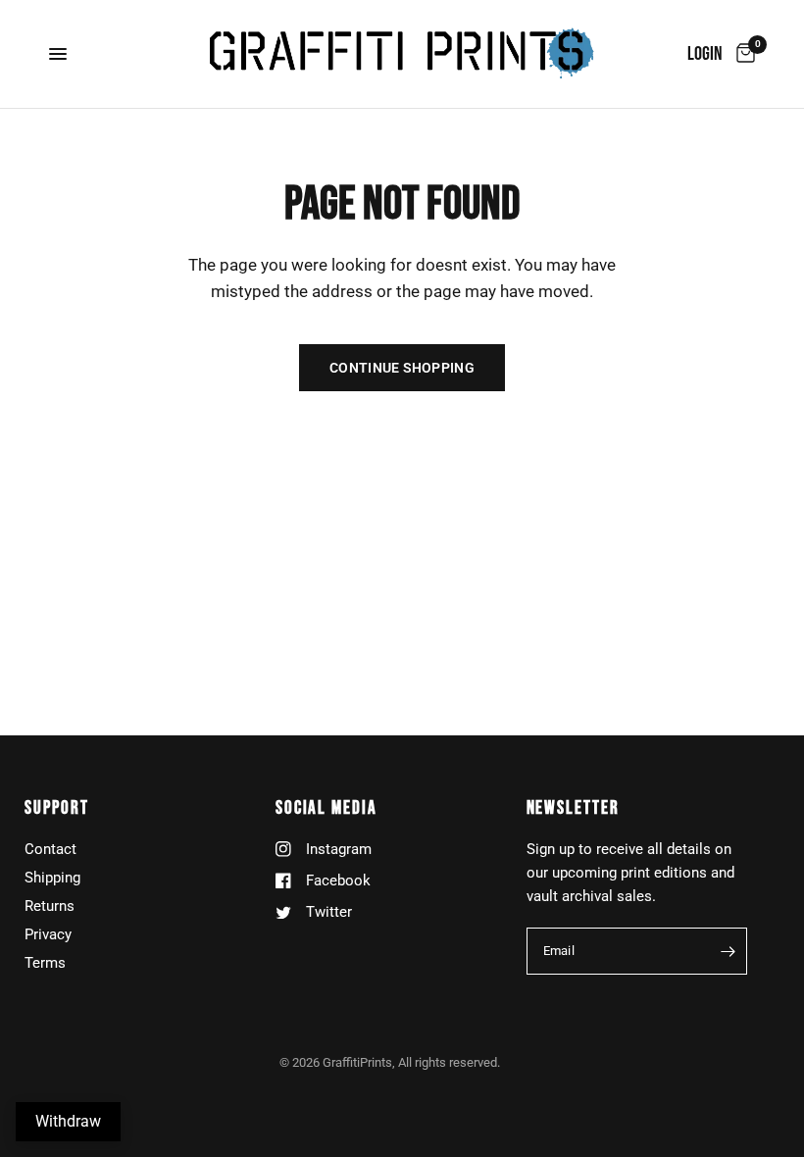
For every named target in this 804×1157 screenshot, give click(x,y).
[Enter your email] (727, 951)
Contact (50, 849)
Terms (45, 963)
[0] (742, 54)
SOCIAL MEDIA (326, 808)
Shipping (52, 877)
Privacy (48, 934)
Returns (50, 906)
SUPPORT (56, 808)
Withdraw (68, 1121)
